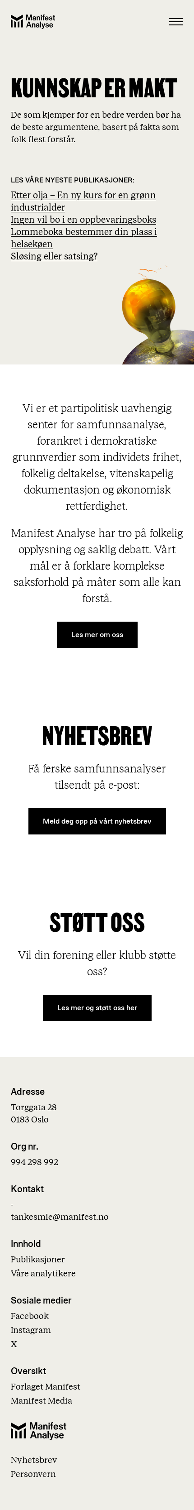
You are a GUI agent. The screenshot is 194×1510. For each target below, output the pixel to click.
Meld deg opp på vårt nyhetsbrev (97, 821)
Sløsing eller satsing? (54, 256)
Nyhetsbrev (34, 1460)
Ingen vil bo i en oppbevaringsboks (83, 220)
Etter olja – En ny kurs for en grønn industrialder (83, 201)
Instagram (31, 1330)
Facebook (30, 1316)
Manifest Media (41, 1401)
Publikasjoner (38, 1260)
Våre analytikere (43, 1274)
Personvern (33, 1474)
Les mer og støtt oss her (97, 1008)
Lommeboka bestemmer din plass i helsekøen (84, 238)
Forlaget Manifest (45, 1387)
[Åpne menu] (176, 21)
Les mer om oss (97, 635)
